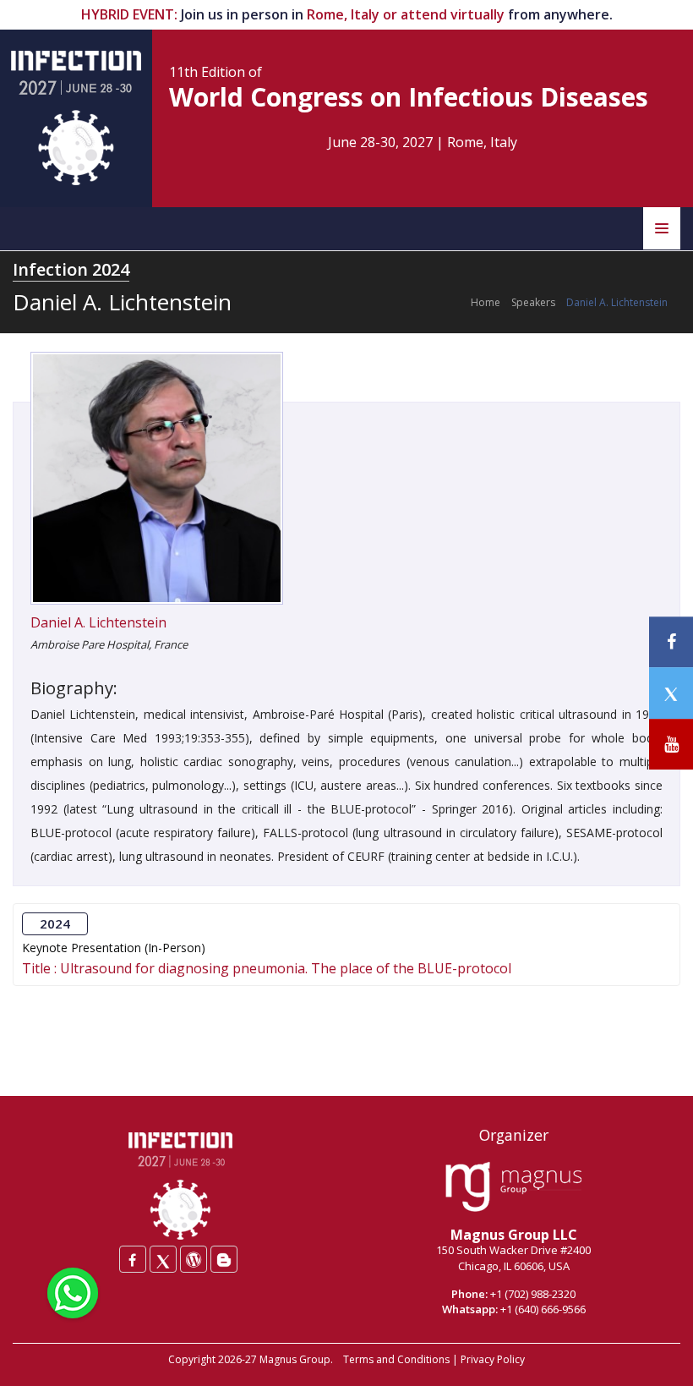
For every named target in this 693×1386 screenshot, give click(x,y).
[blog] (223, 1259)
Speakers (533, 302)
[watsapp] (72, 1291)
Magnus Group (294, 1359)
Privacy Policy (493, 1359)
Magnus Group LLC (513, 1234)
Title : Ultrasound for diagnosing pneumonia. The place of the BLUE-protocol (266, 969)
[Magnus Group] (513, 1187)
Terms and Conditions (396, 1359)
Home (485, 302)
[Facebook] (132, 1259)
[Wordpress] (193, 1259)
